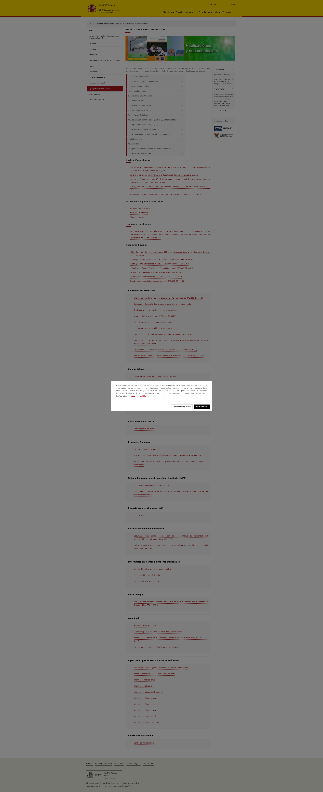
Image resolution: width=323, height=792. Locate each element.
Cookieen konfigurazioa (182, 407)
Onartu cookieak (201, 407)
